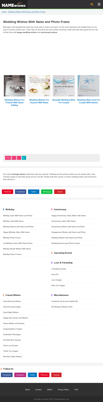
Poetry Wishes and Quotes (13, 323)
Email (60, 192)
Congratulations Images (12, 329)
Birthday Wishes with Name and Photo (18, 227)
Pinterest (7, 192)
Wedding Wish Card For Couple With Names (88, 101)
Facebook (21, 192)
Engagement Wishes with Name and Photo (69, 232)
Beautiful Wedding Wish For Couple (63, 101)
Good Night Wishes (10, 312)
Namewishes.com (62, 399)
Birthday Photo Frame (12, 238)
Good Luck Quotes (10, 345)
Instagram (20, 375)
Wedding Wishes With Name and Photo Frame (26, 12)
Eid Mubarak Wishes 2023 (62, 307)
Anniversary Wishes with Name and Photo (68, 227)
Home (4, 12)
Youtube (56, 375)
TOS (76, 390)
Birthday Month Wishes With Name (17, 249)
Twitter (33, 192)
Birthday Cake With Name (13, 221)
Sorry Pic (55, 274)
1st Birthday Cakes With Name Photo (18, 243)
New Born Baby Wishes (12, 357)
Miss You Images (58, 285)
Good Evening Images (12, 307)
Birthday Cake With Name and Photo (17, 216)
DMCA (49, 390)
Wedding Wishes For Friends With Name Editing (14, 102)
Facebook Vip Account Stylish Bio (65, 301)
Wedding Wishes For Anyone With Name (39, 101)
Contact (38, 390)
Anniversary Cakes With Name (64, 221)
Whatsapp (47, 192)
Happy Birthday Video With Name (16, 232)
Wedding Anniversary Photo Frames (66, 243)
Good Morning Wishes (12, 301)
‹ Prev (8, 158)
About (27, 390)
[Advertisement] (51, 53)
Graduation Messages (12, 334)
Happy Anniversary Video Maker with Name (69, 216)
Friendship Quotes (59, 269)
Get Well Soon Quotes (12, 340)
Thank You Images (10, 351)
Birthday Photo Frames (12, 254)
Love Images (57, 280)
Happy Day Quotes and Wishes (15, 318)
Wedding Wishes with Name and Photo (67, 238)
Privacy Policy (63, 390)
